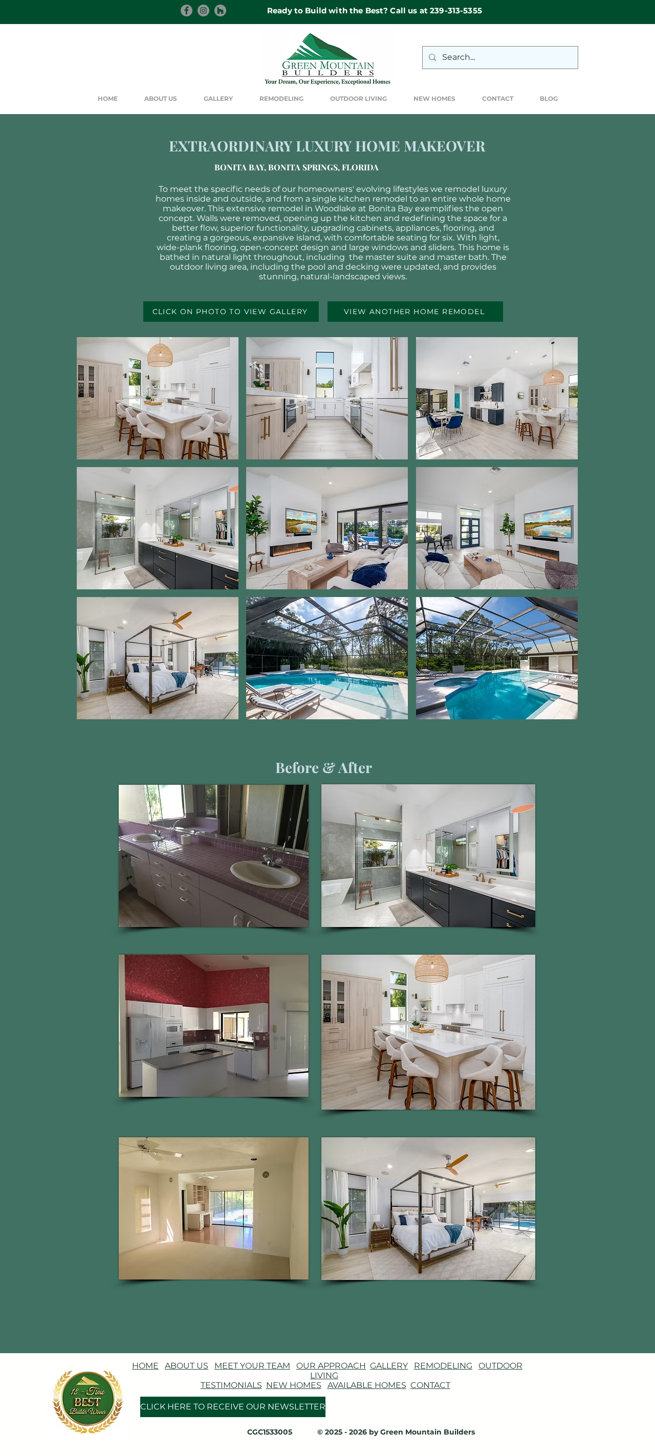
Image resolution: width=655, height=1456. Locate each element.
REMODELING (443, 1366)
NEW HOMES (293, 1385)
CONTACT (430, 1385)
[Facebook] (186, 10)
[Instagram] (203, 10)
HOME (145, 1366)
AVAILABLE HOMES (367, 1385)
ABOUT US (186, 1366)
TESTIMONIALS (231, 1385)
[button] (218, 98)
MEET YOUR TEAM (252, 1366)
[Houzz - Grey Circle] (220, 10)
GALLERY (389, 1366)
